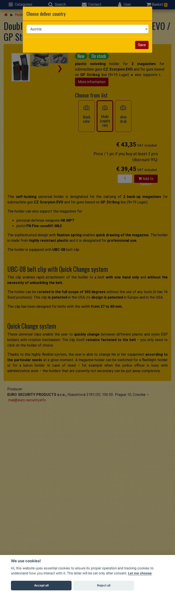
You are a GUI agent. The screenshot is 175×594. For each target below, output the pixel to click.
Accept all (41, 585)
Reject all (103, 585)
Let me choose (140, 573)
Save (142, 45)
